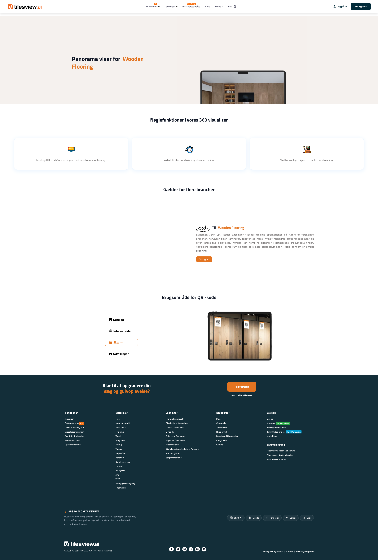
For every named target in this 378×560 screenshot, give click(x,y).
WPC (117, 479)
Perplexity (274, 517)
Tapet (118, 436)
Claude (256, 517)
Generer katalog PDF (74, 427)
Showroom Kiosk (72, 440)
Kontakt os (272, 436)
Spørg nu (204, 259)
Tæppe (118, 449)
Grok (309, 517)
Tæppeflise (120, 453)
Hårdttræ (119, 457)
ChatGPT (238, 517)
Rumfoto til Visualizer (74, 436)
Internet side (122, 331)
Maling (118, 444)
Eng (230, 6)
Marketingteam (173, 453)
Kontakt (219, 6)
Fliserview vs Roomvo (276, 459)
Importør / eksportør (175, 440)
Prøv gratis (361, 6)
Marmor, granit (122, 423)
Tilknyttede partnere (284, 432)
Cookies (289, 551)
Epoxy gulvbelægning (125, 483)
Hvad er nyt (221, 432)
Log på (340, 6)
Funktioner (152, 5)
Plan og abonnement (276, 427)
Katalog (118, 320)
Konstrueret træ (122, 462)
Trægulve (119, 432)
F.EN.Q (219, 444)
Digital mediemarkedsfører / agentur (182, 449)
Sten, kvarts (120, 427)
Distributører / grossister (177, 423)
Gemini (293, 517)
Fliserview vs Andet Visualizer (280, 455)
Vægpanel (120, 440)
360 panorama (74, 423)
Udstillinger (121, 354)
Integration (221, 440)
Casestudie (221, 423)
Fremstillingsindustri (175, 419)
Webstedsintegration (74, 432)
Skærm (118, 342)
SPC (117, 475)
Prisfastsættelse (191, 5)
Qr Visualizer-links (73, 444)
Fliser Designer (172, 444)
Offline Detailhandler (175, 427)
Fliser (117, 419)
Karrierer (278, 423)
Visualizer (69, 419)
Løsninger (169, 6)
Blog (207, 6)
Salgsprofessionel (174, 457)
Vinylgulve (120, 470)
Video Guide (221, 427)
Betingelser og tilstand (273, 551)
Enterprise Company (175, 436)
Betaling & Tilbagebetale (227, 436)
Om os (270, 419)
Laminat (119, 466)
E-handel (170, 432)
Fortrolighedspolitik (305, 551)
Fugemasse (120, 487)
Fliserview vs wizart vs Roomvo (281, 450)
